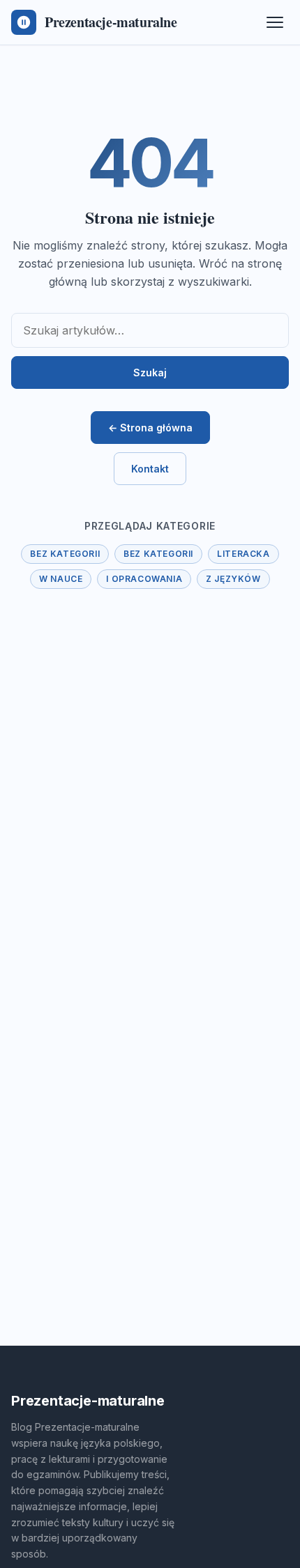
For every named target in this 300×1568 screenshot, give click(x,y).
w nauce (60, 579)
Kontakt (150, 469)
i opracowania (144, 579)
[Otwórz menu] (275, 22)
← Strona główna (150, 427)
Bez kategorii (65, 553)
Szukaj (150, 372)
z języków (233, 579)
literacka (243, 553)
